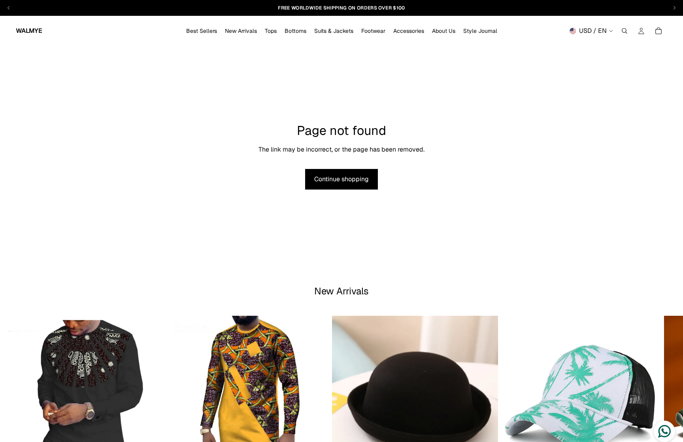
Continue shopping (341, 179)
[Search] (624, 31)
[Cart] (658, 31)
